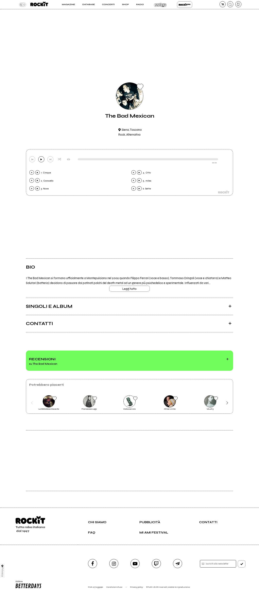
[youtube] (135, 563)
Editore (18, 582)
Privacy (2, 572)
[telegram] (177, 563)
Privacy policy (136, 587)
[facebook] (92, 563)
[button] (32, 402)
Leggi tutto (129, 289)
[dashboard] (238, 4)
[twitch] (156, 563)
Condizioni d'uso (114, 587)
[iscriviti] (241, 564)
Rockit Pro (184, 4)
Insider (160, 5)
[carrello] (223, 4)
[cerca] (230, 4)
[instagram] (113, 563)
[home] (39, 4)
